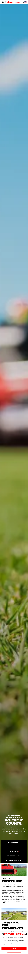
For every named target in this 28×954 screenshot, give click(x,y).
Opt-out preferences (11, 952)
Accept (14, 948)
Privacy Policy (18, 952)
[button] (26, 934)
